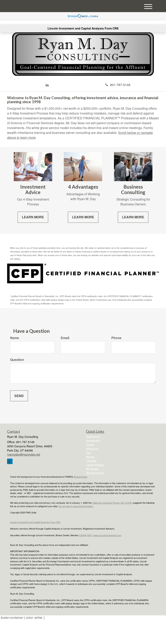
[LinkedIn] (47, 85)
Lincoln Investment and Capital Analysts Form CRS (83, 28)
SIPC (89, 535)
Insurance (92, 449)
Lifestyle (91, 461)
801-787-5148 (120, 84)
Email (65, 338)
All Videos (92, 469)
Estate (90, 445)
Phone (116, 338)
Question (17, 359)
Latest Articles (95, 465)
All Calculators (95, 473)
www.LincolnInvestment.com (107, 535)
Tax (88, 453)
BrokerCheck (80, 476)
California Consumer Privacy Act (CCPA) (112, 502)
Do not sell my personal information (76, 506)
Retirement (93, 437)
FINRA (82, 535)
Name (14, 338)
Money (90, 457)
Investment (93, 441)
